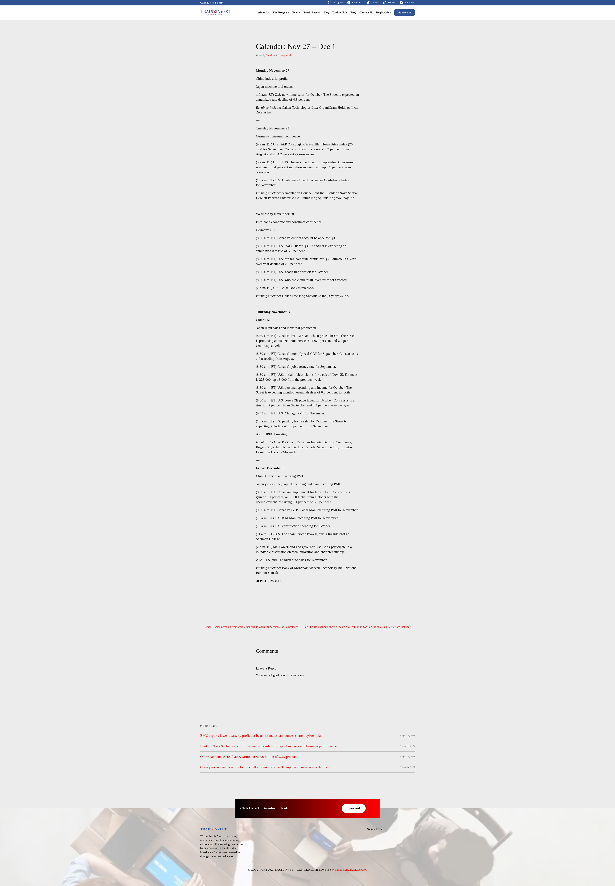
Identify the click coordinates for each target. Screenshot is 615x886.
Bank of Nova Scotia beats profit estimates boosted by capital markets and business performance (268, 746)
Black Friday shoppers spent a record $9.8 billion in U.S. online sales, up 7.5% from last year (356, 626)
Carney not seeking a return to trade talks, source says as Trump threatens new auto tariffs (263, 767)
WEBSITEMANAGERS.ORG (349, 869)
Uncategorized (284, 55)
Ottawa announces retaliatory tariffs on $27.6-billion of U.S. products (249, 757)
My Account (404, 12)
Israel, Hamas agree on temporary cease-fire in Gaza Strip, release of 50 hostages (251, 626)
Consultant (270, 55)
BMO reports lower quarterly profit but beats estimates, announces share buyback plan (261, 736)
